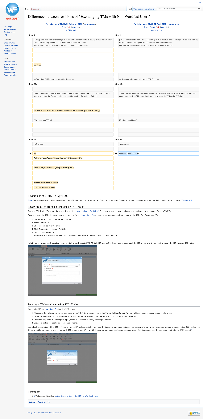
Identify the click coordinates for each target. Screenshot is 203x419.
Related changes (10, 64)
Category (33, 402)
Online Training (9, 43)
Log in (198, 2)
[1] (192, 329)
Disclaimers (57, 413)
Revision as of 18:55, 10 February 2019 (64, 24)
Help (5, 35)
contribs (75, 27)
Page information (10, 75)
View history (150, 9)
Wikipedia (186, 200)
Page (27, 9)
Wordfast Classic (10, 48)
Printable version (10, 70)
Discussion (35, 9)
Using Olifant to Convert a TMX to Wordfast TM (75, 396)
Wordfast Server (10, 54)
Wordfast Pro (89, 215)
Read (130, 9)
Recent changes (10, 29)
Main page (8, 27)
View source (138, 9)
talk (69, 27)
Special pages (9, 67)
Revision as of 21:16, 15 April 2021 (150, 24)
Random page (9, 32)
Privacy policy (31, 413)
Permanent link (9, 72)
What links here (9, 62)
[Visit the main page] (12, 11)
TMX (30, 200)
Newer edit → (157, 30)
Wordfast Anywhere (11, 46)
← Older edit (70, 30)
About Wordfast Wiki (45, 413)
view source (89, 24)
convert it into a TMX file (86, 211)
